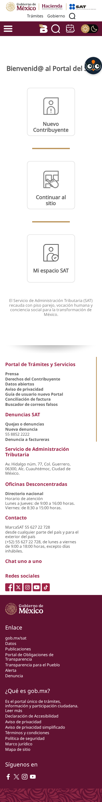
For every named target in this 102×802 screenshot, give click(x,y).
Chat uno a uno (23, 561)
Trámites (35, 16)
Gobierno (56, 16)
